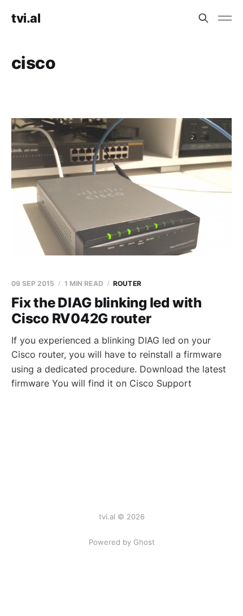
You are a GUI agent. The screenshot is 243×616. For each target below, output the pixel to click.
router (127, 283)
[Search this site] (203, 18)
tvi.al (25, 18)
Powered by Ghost (122, 541)
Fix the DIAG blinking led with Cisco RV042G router (106, 310)
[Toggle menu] (224, 18)
